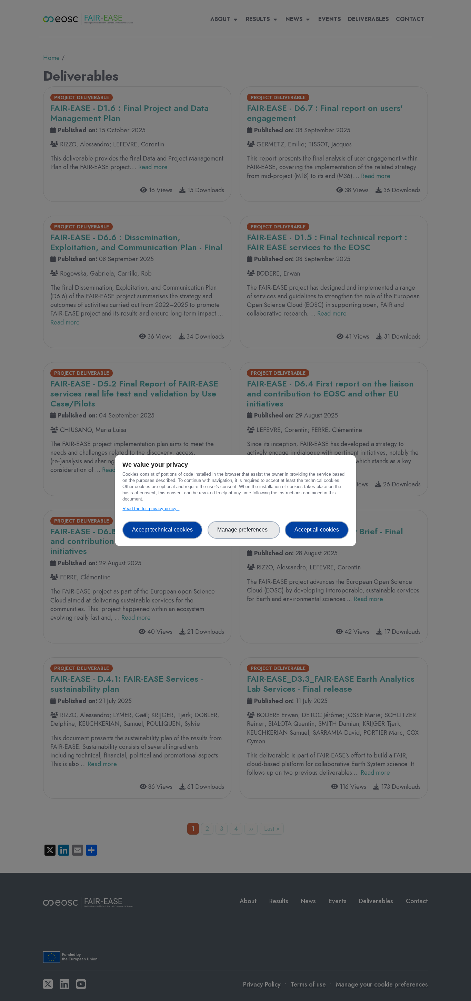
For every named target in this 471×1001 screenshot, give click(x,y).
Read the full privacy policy (150, 508)
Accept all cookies (316, 530)
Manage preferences (243, 530)
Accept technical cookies (162, 530)
